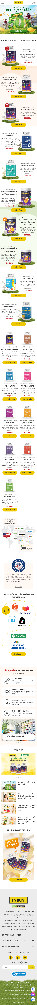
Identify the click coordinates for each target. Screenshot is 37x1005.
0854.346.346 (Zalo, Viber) (26, 926)
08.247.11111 (21, 923)
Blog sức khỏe (18, 987)
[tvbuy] (18, 764)
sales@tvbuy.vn (21, 929)
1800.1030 (15, 715)
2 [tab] (20, 30)
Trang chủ (12, 983)
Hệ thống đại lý (18, 654)
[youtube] (25, 957)
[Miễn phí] (33, 989)
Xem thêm (18, 587)
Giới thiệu (24, 983)
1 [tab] (17, 30)
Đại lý (19, 985)
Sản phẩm (10, 985)
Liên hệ (28, 985)
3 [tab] (21, 742)
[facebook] (11, 957)
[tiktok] (18, 957)
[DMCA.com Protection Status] (18, 906)
